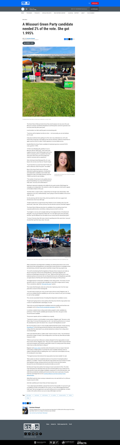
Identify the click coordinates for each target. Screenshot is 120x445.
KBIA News (24, 19)
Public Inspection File (62, 424)
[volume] (27, 9)
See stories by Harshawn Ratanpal (38, 413)
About (83, 13)
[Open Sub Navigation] (24, 13)
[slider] (28, 9)
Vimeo (47, 424)
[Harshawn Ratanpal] (25, 410)
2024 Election (45, 395)
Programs (29, 13)
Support (76, 13)
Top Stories (37, 395)
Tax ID (70, 424)
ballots (70, 395)
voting (28, 398)
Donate (96, 3)
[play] (23, 9)
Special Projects (46, 13)
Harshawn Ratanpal (31, 38)
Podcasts (37, 13)
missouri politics (62, 395)
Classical (70, 13)
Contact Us (53, 424)
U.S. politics (53, 395)
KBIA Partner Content (59, 13)
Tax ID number (90, 13)
